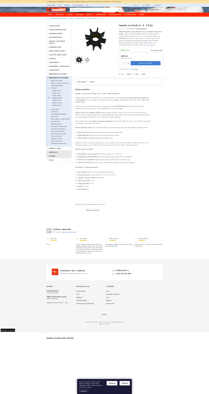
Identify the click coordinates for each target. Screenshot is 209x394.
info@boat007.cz (122, 270)
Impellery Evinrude (57, 103)
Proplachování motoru (58, 134)
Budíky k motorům (56, 81)
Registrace (158, 5)
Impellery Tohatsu (56, 95)
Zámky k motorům (56, 141)
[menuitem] (50, 15)
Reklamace (67, 5)
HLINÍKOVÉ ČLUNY (55, 47)
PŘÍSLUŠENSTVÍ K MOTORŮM (58, 78)
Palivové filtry (55, 121)
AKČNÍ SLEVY (53, 152)
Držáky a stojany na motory (60, 83)
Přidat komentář (92, 210)
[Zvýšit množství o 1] (128, 63)
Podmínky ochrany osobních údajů (85, 303)
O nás (107, 291)
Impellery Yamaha (56, 100)
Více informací (151, 45)
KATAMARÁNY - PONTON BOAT (59, 66)
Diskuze (92, 82)
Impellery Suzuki (56, 93)
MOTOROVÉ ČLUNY (55, 37)
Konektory (54, 112)
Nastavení (84, 391)
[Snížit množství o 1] (123, 63)
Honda (136, 69)
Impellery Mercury (56, 90)
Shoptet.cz (104, 314)
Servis (59, 5)
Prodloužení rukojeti (57, 131)
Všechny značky (110, 303)
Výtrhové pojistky (56, 136)
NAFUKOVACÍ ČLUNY (56, 33)
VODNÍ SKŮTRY (54, 62)
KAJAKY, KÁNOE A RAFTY (57, 51)
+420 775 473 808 (133, 9)
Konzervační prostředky (59, 114)
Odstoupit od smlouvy (7, 330)
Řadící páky (54, 116)
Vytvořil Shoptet (105, 324)
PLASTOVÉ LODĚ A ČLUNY (58, 55)
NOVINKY (52, 156)
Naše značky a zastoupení (112, 294)
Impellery (53, 88)
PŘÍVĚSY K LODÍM (55, 148)
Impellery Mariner (56, 105)
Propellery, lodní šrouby (59, 126)
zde (89, 387)
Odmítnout (112, 383)
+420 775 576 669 (52, 299)
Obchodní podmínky (78, 5)
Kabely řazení (55, 109)
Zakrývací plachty (56, 138)
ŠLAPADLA (52, 59)
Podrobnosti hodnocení (141, 28)
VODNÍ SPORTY (54, 70)
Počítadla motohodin (58, 129)
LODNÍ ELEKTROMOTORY (57, 30)
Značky (51, 160)
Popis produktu (81, 82)
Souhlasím (125, 383)
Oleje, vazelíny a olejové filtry (60, 119)
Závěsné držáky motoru (58, 143)
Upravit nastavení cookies (117, 322)
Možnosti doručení (158, 50)
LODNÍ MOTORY (54, 26)
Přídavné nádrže (56, 124)
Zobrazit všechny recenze (68, 232)
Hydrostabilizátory (57, 85)
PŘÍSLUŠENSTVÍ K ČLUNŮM (58, 74)
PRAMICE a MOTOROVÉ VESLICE (57, 42)
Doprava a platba (51, 5)
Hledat (119, 10)
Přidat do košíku (145, 63)
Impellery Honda (57, 98)
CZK (137, 5)
